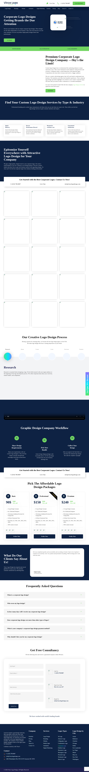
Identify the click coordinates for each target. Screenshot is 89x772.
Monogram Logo (62, 752)
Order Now (16, 536)
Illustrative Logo (62, 750)
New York (75, 757)
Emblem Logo (61, 748)
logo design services (78, 84)
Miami (74, 752)
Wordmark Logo (62, 757)
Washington (76, 759)
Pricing (54, 8)
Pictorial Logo (61, 754)
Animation (31, 8)
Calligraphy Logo (62, 741)
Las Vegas (75, 750)
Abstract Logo (61, 738)
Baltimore (75, 738)
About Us (64, 8)
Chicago (75, 743)
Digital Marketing (41, 8)
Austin (74, 736)
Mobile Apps (46, 743)
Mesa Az (75, 754)
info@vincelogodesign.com (72, 184)
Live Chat (42, 184)
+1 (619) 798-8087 (15, 184)
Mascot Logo (61, 759)
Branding (16, 8)
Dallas (74, 745)
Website (23, 8)
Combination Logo (63, 743)
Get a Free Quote (79, 3)
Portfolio (48, 8)
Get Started (9, 40)
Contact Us (70, 8)
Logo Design (8, 8)
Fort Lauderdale (77, 748)
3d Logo (60, 736)
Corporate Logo (62, 745)
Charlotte (75, 741)
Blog (59, 8)
